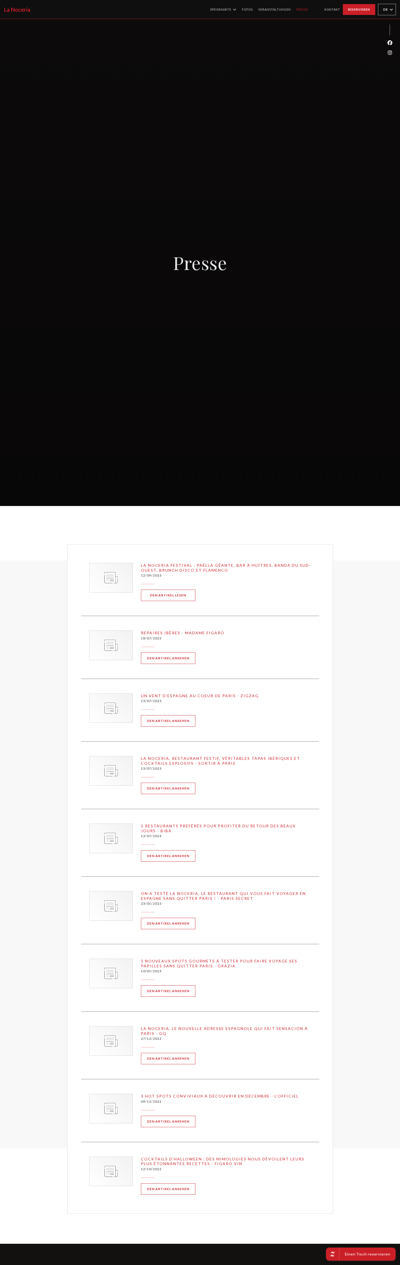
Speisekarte (220, 9)
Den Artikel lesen (172, 595)
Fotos (247, 9)
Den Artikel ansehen (171, 658)
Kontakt (332, 9)
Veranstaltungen (274, 9)
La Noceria (17, 9)
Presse (302, 9)
